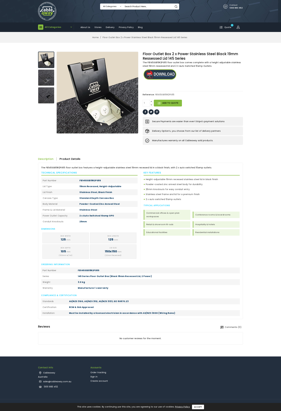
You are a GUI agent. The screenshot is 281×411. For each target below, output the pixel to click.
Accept (198, 407)
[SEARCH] (176, 7)
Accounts (96, 367)
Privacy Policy (182, 406)
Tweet (151, 112)
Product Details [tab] (70, 159)
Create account (99, 380)
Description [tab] (45, 159)
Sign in (94, 376)
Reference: (149, 94)
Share (145, 112)
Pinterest (156, 112)
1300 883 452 (236, 8)
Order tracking (98, 372)
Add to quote (170, 102)
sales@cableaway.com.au (57, 381)
